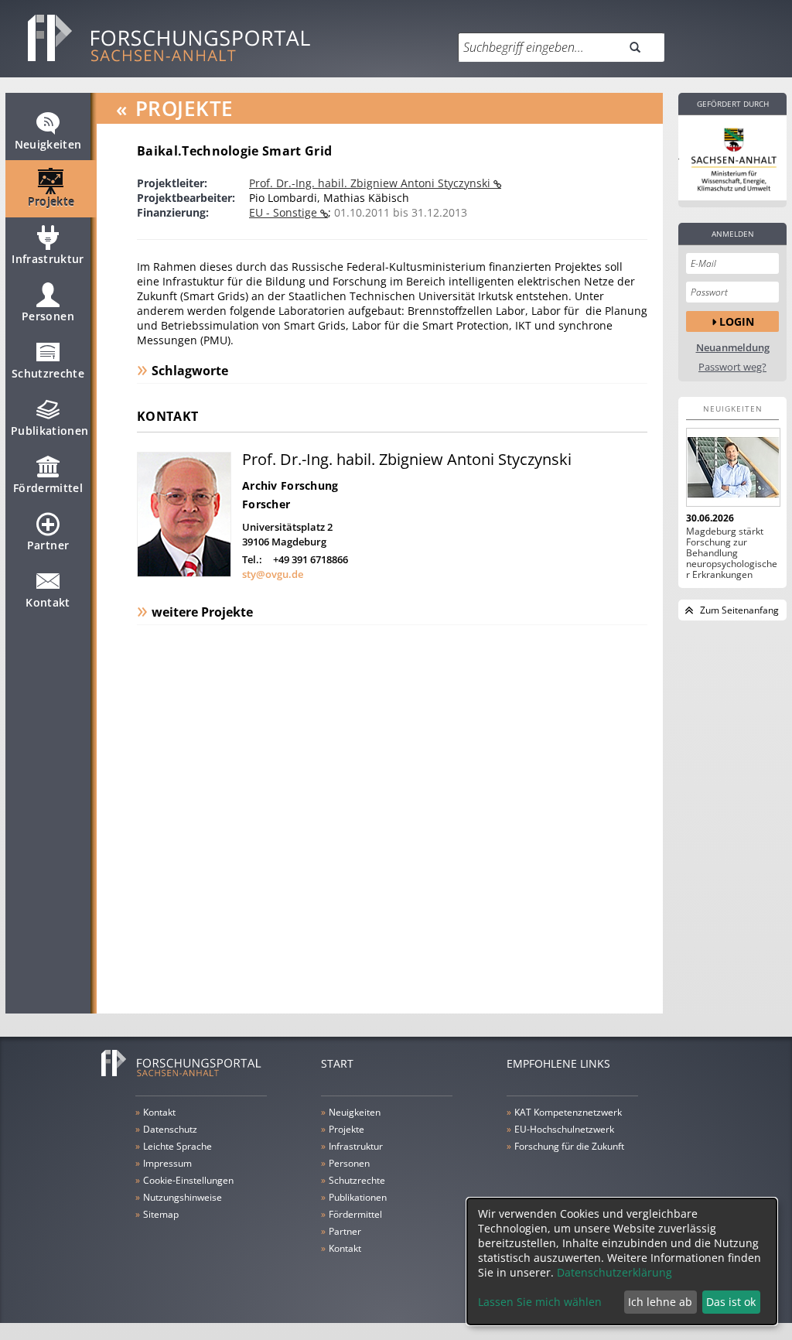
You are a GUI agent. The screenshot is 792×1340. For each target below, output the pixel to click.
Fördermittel (48, 487)
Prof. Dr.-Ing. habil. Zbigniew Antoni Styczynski (371, 183)
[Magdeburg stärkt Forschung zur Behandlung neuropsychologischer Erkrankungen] (732, 467)
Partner (48, 545)
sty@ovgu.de (272, 574)
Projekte (51, 201)
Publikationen (50, 430)
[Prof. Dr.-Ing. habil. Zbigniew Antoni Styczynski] (184, 573)
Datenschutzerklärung (614, 1272)
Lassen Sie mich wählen (540, 1301)
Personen (48, 316)
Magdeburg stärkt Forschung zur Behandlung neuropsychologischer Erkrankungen (731, 553)
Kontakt (48, 602)
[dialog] (622, 1261)
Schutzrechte (48, 373)
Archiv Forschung (290, 485)
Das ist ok (731, 1301)
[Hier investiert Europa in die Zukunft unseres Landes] (732, 157)
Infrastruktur (48, 258)
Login (736, 321)
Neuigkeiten (48, 144)
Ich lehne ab (660, 1301)
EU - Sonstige (284, 212)
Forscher (266, 504)
